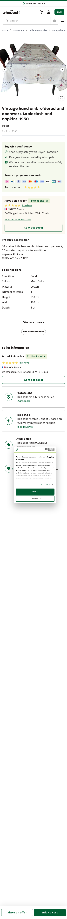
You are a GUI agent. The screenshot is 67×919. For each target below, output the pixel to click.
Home (5, 30)
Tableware (18, 30)
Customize (34, 498)
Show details (45, 485)
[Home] (19, 12)
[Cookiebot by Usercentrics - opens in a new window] (45, 449)
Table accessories (37, 30)
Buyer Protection (48, 152)
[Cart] (42, 12)
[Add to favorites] (61, 98)
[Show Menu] (62, 21)
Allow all (35, 491)
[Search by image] (54, 21)
